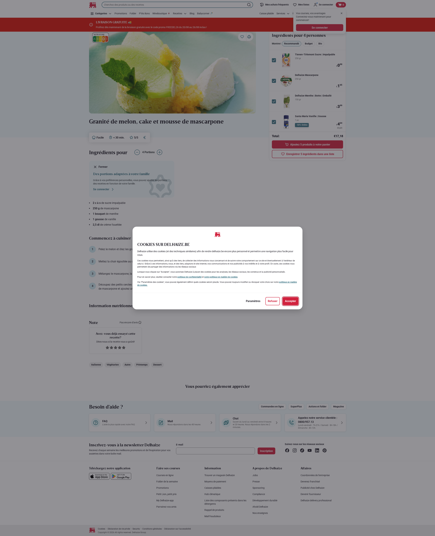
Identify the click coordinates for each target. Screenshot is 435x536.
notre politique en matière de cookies (221, 277)
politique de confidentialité (189, 277)
